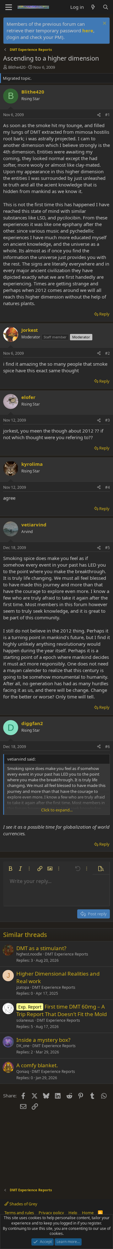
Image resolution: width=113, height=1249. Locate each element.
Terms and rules (19, 1212)
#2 (107, 353)
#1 (107, 114)
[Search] (106, 7)
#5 (107, 547)
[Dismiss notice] (103, 24)
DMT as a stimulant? (41, 948)
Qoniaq (22, 1071)
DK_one (23, 1045)
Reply (104, 314)
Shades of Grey (22, 1204)
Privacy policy (51, 1212)
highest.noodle (29, 954)
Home (88, 1212)
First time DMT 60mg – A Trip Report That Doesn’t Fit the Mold (61, 1010)
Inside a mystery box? (43, 1039)
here (87, 30)
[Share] (99, 115)
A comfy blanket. (37, 1065)
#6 (107, 746)
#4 (107, 487)
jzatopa (22, 987)
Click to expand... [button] (57, 810)
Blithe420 (16, 67)
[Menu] (8, 7)
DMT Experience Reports (66, 954)
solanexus (25, 1020)
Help (72, 1212)
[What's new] (93, 7)
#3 (107, 420)
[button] (10, 869)
